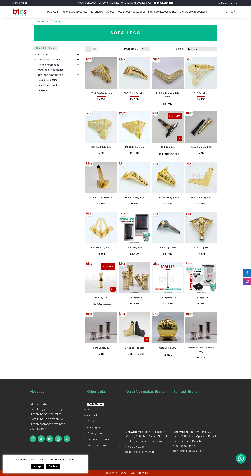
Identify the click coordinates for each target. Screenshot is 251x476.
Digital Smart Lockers (193, 12)
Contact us (94, 415)
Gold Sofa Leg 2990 (168, 197)
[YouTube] (58, 438)
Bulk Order (163, 3)
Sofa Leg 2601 (168, 247)
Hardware (52, 12)
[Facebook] (33, 438)
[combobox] (145, 49)
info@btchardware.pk (227, 3)
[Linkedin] (67, 438)
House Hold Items (47, 79)
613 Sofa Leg (201, 93)
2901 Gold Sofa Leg (134, 93)
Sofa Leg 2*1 (134, 247)
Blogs (90, 421)
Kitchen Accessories (75, 12)
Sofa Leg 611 (201, 247)
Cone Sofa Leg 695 (101, 197)
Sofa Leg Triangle (134, 347)
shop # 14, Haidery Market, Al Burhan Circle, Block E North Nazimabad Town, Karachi (146, 436)
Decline (53, 466)
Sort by (180, 48)
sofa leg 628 (134, 297)
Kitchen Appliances (103, 12)
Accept (37, 466)
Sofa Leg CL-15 (201, 297)
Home (40, 21)
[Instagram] (49, 438)
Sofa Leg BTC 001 (168, 297)
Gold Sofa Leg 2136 (134, 197)
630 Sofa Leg (167, 146)
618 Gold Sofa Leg (134, 146)
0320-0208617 (20, 3)
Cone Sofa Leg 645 (201, 146)
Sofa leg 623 (101, 297)
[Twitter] (41, 438)
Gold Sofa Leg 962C (101, 247)
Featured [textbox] (193, 49)
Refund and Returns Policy (103, 445)
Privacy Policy (96, 433)
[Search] (223, 12)
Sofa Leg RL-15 (101, 347)
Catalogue (43, 90)
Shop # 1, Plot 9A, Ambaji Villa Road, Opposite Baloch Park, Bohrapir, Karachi (195, 436)
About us (92, 409)
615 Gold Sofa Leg (101, 146)
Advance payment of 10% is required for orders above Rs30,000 (114, 3)
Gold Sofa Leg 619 (201, 197)
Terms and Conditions (101, 439)
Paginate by (131, 48)
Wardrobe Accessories (131, 12)
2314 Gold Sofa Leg (101, 93)
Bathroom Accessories (162, 12)
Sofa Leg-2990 (167, 347)
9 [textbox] (142, 49)
